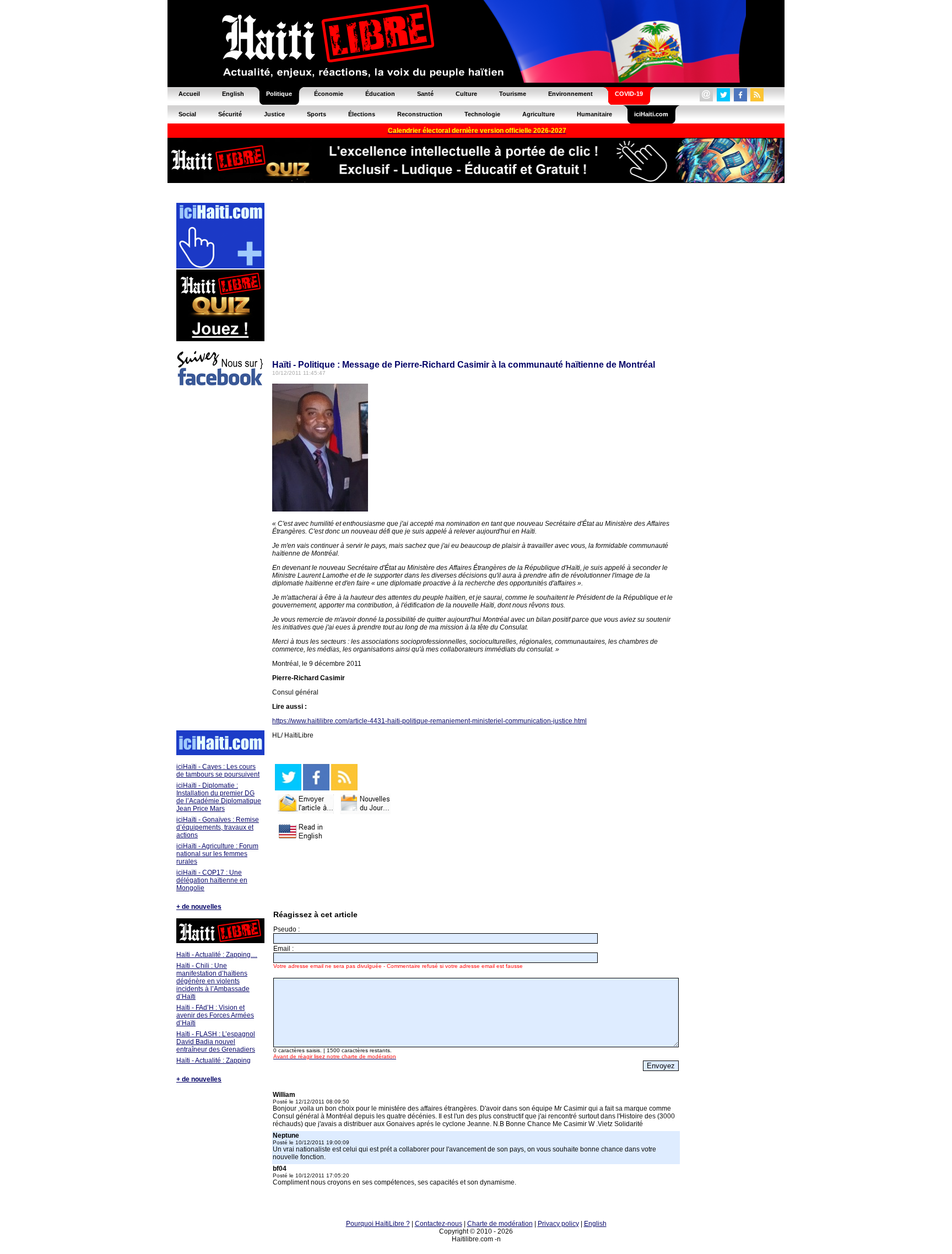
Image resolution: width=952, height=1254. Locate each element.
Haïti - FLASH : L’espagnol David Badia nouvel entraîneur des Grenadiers (215, 1041)
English (595, 1224)
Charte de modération (500, 1224)
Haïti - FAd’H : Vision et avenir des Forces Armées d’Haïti (215, 1015)
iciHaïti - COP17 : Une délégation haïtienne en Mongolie (211, 880)
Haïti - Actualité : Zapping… (216, 955)
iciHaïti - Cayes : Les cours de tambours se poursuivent (217, 770)
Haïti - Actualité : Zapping (213, 1060)
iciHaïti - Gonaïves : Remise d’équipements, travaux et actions (217, 827)
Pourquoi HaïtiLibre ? (378, 1224)
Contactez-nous (438, 1224)
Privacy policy (558, 1224)
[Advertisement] (219, 560)
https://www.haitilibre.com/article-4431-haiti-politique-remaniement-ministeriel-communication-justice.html (429, 721)
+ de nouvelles (198, 907)
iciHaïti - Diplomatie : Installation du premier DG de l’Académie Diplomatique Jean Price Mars (218, 797)
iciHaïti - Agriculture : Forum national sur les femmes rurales (217, 853)
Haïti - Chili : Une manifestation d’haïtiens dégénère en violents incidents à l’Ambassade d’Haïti (213, 981)
